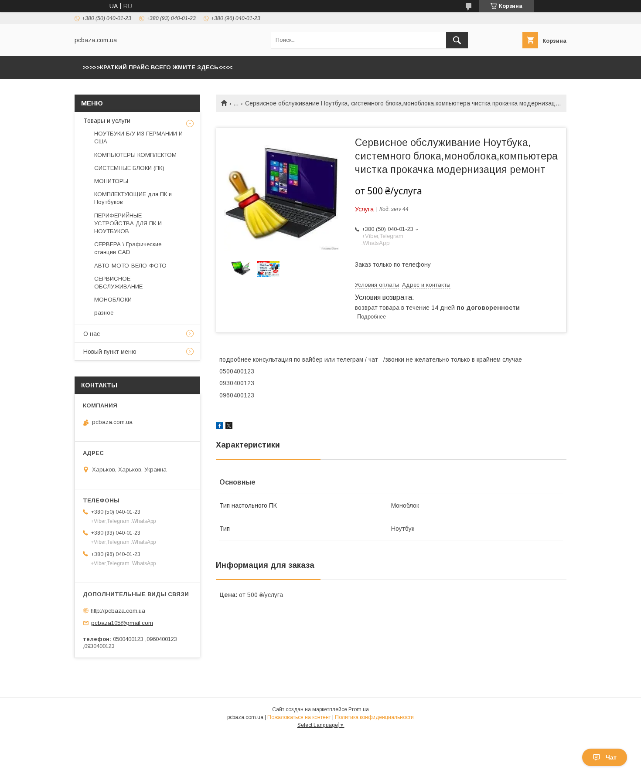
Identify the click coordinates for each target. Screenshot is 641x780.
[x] (228, 427)
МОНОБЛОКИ (113, 299)
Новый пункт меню (109, 351)
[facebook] (219, 427)
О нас (91, 333)
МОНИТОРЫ (111, 181)
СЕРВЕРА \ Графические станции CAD (127, 248)
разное (103, 312)
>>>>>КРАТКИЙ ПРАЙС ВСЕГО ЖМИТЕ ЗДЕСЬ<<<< (157, 67)
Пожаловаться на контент (299, 717)
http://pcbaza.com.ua (118, 610)
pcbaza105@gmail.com (122, 623)
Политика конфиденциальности (374, 717)
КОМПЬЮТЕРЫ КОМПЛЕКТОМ (135, 155)
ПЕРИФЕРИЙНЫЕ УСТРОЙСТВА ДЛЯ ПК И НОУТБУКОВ (128, 223)
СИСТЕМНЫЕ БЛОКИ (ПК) (129, 168)
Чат (611, 757)
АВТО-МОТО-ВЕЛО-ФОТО (130, 265)
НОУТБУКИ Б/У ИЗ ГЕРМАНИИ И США (138, 137)
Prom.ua (358, 709)
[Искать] (457, 40)
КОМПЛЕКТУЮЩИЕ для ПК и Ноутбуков (133, 198)
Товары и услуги (106, 120)
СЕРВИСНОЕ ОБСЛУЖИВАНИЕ (118, 282)
